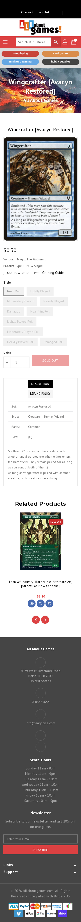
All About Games (40, 100)
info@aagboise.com (40, 723)
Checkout (27, 12)
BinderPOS (62, 896)
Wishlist (44, 12)
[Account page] (65, 41)
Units (7, 352)
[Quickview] (32, 603)
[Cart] (74, 41)
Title (7, 282)
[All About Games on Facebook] (36, 5)
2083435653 (41, 702)
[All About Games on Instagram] (44, 5)
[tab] (40, 384)
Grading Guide (53, 273)
